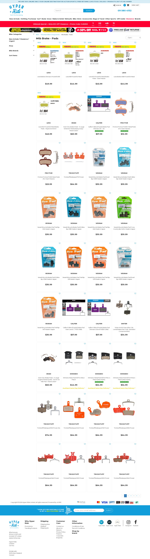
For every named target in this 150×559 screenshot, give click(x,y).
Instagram (128, 525)
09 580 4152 (125, 10)
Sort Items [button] (13, 55)
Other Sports (110, 19)
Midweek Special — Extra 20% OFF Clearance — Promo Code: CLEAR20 (60, 24)
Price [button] (11, 46)
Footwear (32, 19)
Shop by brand (75, 532)
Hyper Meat (117, 525)
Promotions (29, 526)
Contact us (59, 526)
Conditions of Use (78, 526)
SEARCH (89, 11)
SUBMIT (109, 510)
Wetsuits (68, 19)
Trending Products (31, 528)
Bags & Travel (98, 19)
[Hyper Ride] (30, 10)
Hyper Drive (109, 525)
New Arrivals (14, 19)
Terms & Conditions (78, 528)
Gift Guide (121, 19)
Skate (43, 19)
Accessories (87, 19)
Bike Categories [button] (15, 34)
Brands (138, 19)
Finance (59, 534)
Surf (39, 19)
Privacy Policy (60, 532)
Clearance (130, 19)
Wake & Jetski (58, 19)
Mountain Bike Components (50, 34)
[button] (117, 5)
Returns (58, 530)
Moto (79, 19)
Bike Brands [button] (13, 51)
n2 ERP (59, 502)
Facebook (135, 525)
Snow (49, 19)
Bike (74, 19)
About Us (59, 528)
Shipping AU (45, 528)
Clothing (24, 19)
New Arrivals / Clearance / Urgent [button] (19, 40)
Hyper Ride (101, 525)
